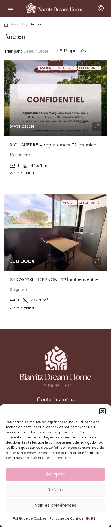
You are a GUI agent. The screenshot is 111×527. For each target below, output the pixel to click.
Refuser (55, 490)
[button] (102, 411)
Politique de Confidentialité (72, 519)
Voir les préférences (55, 506)
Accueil (17, 24)
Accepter (55, 474)
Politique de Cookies (29, 519)
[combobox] (40, 51)
